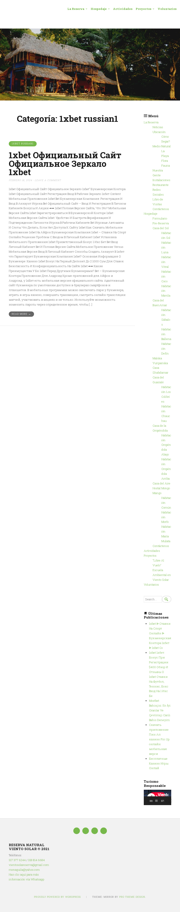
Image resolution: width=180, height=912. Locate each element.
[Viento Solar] (90, 65)
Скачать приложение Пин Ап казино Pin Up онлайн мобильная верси (159, 739)
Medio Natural (162, 146)
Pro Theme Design (132, 896)
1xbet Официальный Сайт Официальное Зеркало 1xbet (65, 163)
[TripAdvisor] (85, 830)
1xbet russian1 (23, 143)
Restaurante (161, 185)
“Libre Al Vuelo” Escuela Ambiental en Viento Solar (162, 570)
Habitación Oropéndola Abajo (166, 445)
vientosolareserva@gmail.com (29, 865)
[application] (157, 797)
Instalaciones (161, 180)
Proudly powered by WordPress (57, 896)
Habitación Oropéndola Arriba (166, 468)
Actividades (122, 9)
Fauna (165, 165)
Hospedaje (99, 9)
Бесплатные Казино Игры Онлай (158, 763)
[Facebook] (76, 830)
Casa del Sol (161, 228)
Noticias (158, 127)
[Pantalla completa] (170, 801)
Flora (164, 161)
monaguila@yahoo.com (24, 870)
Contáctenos (161, 209)
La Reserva (75, 9)
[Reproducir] (149, 801)
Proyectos (143, 9)
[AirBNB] (103, 830)
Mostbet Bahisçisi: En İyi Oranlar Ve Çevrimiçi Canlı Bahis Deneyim (160, 710)
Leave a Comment (48, 180)
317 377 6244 (17, 860)
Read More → (21, 313)
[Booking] (94, 830)
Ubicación (159, 132)
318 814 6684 (36, 860)
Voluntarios (167, 9)
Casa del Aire (161, 483)
